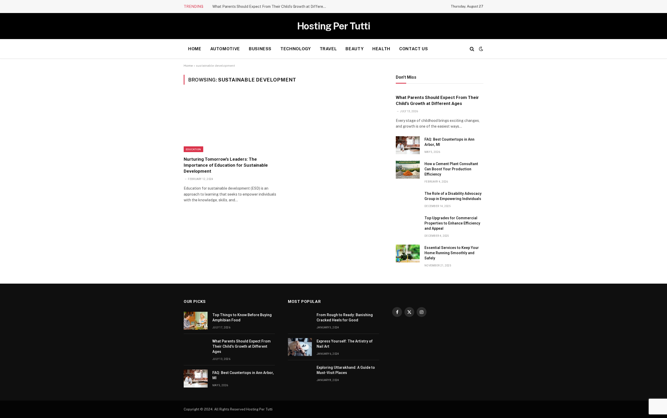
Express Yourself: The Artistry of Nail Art (345, 343)
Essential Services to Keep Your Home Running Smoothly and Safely (451, 253)
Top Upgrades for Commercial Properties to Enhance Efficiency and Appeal (452, 223)
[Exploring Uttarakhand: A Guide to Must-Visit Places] (300, 373)
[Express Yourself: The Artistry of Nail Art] (300, 347)
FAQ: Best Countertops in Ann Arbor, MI (449, 142)
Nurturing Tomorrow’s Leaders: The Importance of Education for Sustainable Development (226, 165)
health (381, 48)
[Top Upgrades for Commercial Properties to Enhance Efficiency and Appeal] (408, 224)
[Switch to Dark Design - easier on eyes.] (480, 49)
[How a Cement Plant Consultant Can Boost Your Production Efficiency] (408, 170)
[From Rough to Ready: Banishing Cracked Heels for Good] (300, 321)
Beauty (354, 48)
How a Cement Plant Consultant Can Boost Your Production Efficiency (451, 169)
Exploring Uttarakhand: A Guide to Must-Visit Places (346, 370)
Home (194, 48)
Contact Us (413, 48)
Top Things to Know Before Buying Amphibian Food (242, 317)
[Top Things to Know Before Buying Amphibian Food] (196, 321)
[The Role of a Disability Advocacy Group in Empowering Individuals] (408, 199)
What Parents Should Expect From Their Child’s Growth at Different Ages (271, 6)
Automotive (225, 48)
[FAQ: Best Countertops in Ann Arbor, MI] (408, 145)
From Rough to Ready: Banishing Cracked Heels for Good (345, 317)
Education (193, 149)
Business (260, 48)
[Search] (472, 49)
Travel (328, 48)
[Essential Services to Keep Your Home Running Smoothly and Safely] (408, 254)
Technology (295, 48)
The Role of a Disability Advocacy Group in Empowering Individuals (452, 196)
